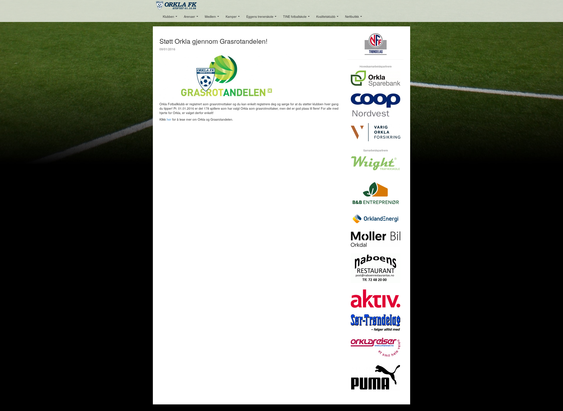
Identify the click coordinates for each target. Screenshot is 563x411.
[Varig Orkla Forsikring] (375, 135)
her (169, 119)
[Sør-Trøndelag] (375, 326)
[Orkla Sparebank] (375, 82)
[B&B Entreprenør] (375, 195)
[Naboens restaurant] (375, 271)
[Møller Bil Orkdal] (375, 242)
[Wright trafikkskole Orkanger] (375, 166)
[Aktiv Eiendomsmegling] (375, 301)
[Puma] (375, 380)
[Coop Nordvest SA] (375, 108)
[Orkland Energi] (375, 222)
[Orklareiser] (375, 350)
